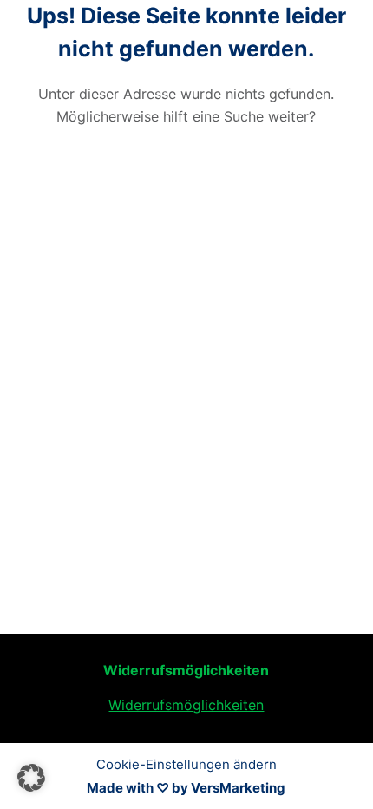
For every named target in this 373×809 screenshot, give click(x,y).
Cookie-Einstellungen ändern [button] (186, 764)
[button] (31, 778)
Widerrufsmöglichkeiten (186, 705)
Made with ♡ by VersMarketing (186, 787)
